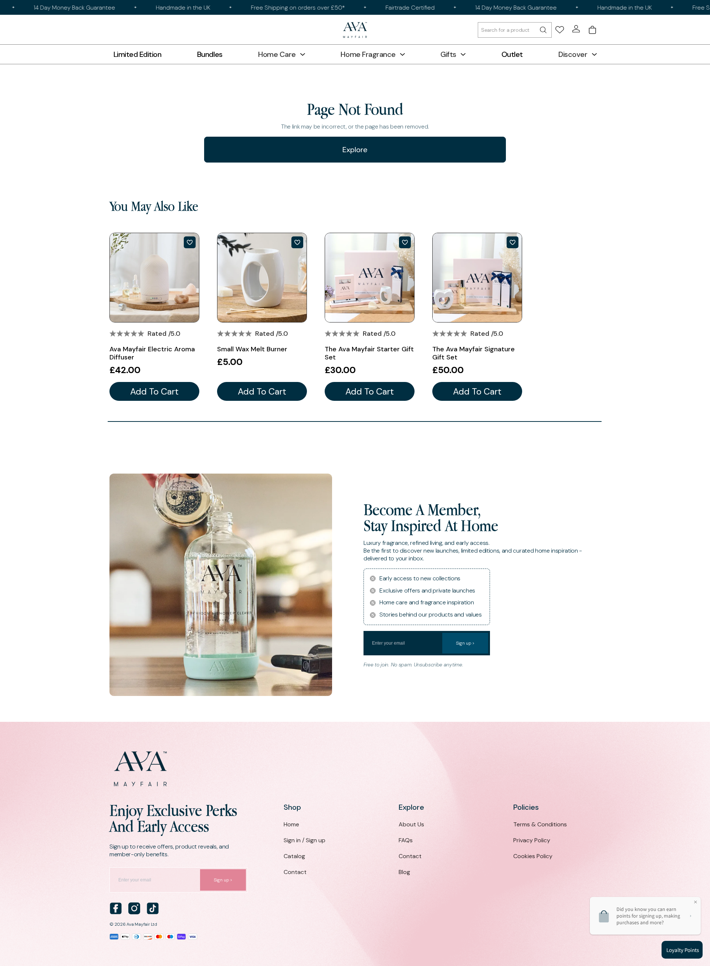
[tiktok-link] (152, 908)
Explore (355, 149)
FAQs (406, 840)
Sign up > (465, 643)
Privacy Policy (531, 840)
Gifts (448, 54)
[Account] (576, 29)
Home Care (277, 54)
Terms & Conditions (540, 824)
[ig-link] (134, 908)
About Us (411, 824)
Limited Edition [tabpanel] (138, 54)
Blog (404, 872)
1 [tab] (355, 421)
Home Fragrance (368, 54)
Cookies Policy (532, 856)
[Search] (514, 30)
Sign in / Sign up (304, 840)
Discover (572, 54)
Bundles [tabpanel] (210, 54)
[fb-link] (115, 908)
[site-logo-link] (355, 769)
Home (291, 824)
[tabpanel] (154, 317)
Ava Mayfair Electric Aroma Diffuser (152, 353)
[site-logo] (355, 30)
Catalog (294, 856)
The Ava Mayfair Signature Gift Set (473, 353)
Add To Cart (154, 391)
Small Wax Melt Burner (252, 349)
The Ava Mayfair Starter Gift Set (369, 353)
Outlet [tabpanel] (512, 54)
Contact (295, 872)
